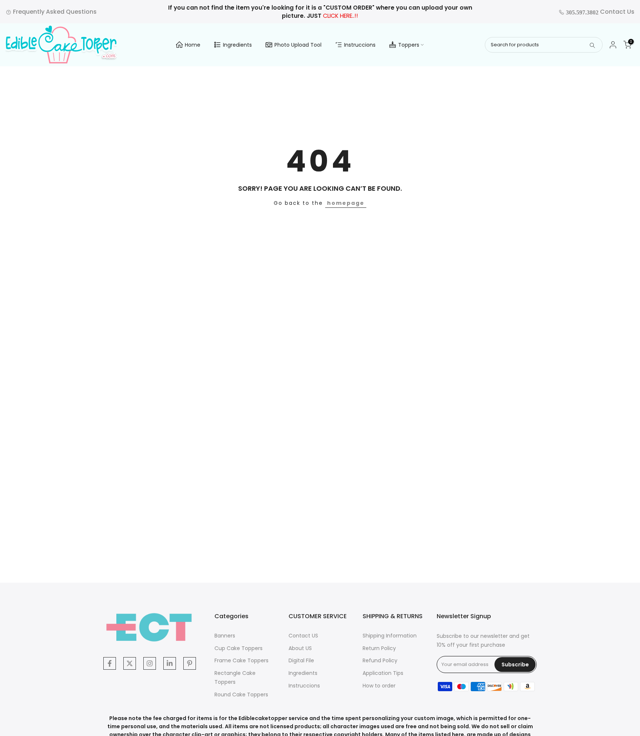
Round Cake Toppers (241, 694)
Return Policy (379, 648)
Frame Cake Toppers (241, 660)
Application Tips (383, 673)
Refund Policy (380, 660)
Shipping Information (390, 635)
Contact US (303, 635)
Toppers (408, 45)
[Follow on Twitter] (129, 663)
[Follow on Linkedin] (169, 663)
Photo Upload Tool (297, 45)
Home (192, 45)
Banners (224, 635)
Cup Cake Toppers (238, 648)
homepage (345, 203)
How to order (379, 685)
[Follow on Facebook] (109, 663)
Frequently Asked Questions (54, 11)
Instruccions (360, 45)
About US (300, 648)
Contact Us (599, 11)
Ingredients (237, 45)
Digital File (301, 660)
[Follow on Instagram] (149, 663)
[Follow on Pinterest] (189, 663)
